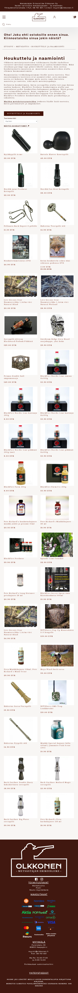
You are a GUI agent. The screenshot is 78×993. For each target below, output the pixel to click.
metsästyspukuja (47, 81)
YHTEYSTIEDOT (39, 973)
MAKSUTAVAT (39, 894)
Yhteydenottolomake (14, 8)
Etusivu (9, 46)
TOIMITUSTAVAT (38, 882)
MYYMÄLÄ (39, 942)
